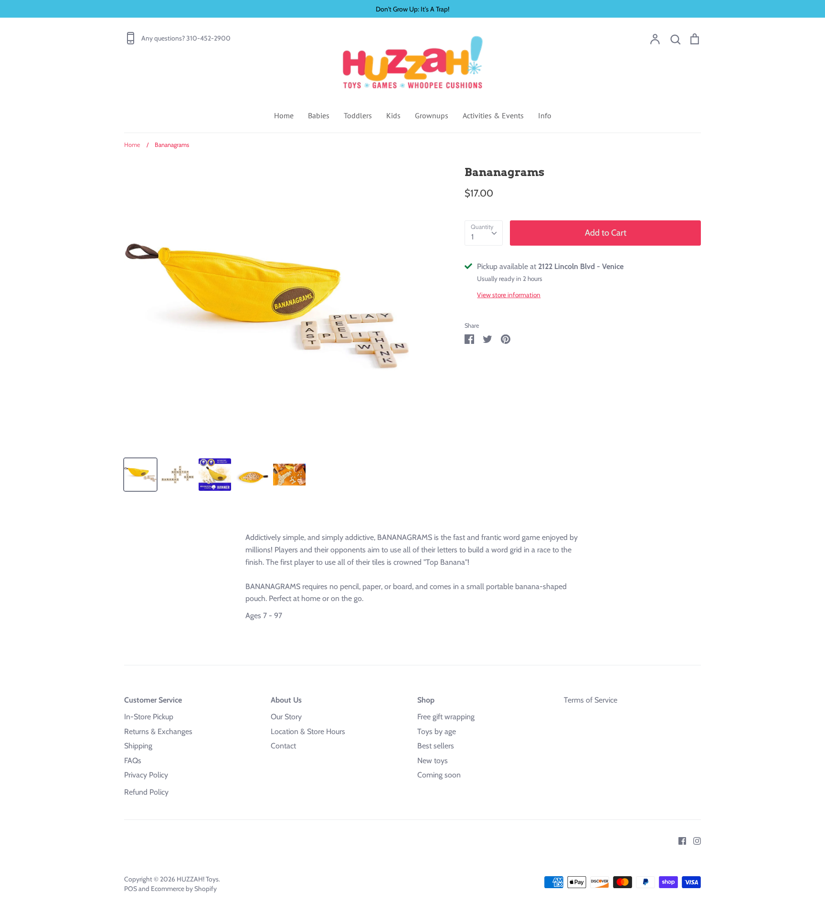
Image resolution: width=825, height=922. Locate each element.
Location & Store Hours (308, 731)
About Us (286, 699)
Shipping (138, 745)
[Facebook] (678, 840)
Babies (318, 115)
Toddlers (358, 115)
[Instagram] (693, 840)
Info (544, 115)
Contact (283, 745)
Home (284, 115)
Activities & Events (493, 115)
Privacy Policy (146, 774)
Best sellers (435, 745)
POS (130, 888)
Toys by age (436, 731)
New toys (432, 760)
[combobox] (484, 233)
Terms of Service (590, 699)
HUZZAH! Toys (198, 879)
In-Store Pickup (148, 716)
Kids (393, 115)
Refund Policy (146, 792)
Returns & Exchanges (158, 731)
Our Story (286, 716)
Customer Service (153, 699)
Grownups (431, 115)
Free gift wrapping (446, 716)
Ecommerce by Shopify (184, 888)
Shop (425, 699)
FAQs (132, 760)
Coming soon (439, 774)
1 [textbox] (472, 236)
